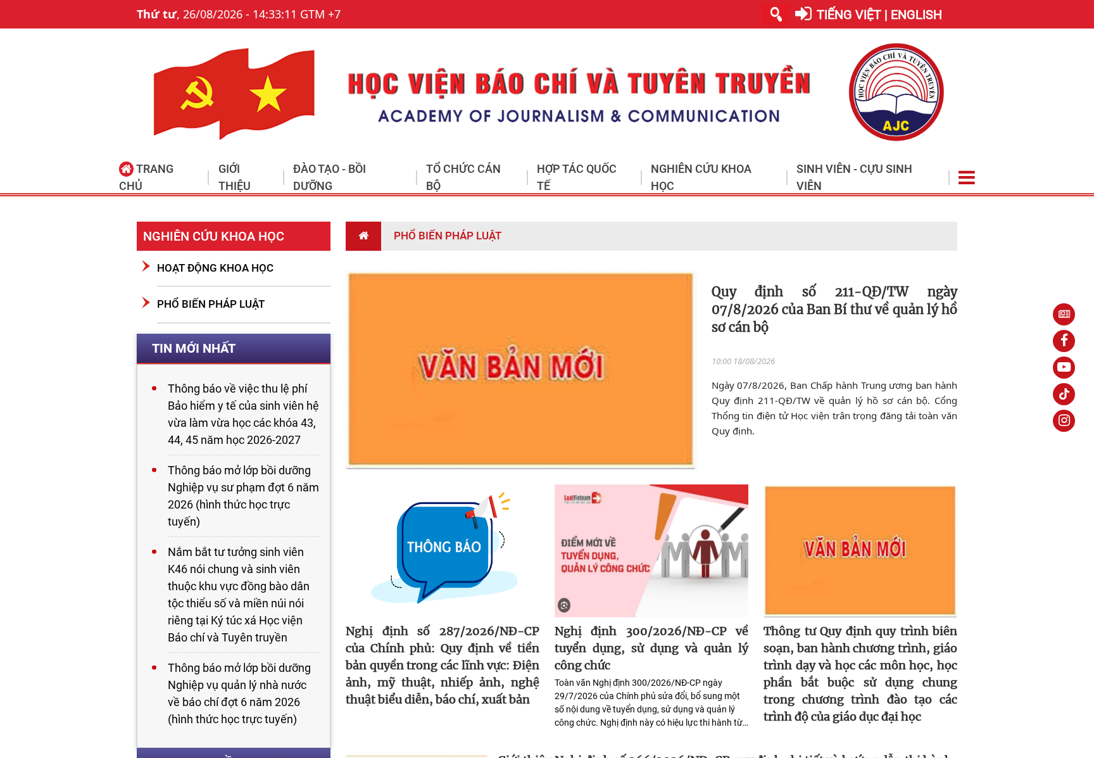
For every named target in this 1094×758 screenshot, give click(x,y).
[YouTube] (1064, 368)
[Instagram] (1064, 421)
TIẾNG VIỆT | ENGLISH (879, 14)
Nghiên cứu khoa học (213, 236)
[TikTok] (1064, 394)
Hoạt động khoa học (215, 268)
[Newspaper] (1064, 314)
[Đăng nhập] (803, 14)
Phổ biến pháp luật (211, 304)
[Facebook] (1064, 341)
